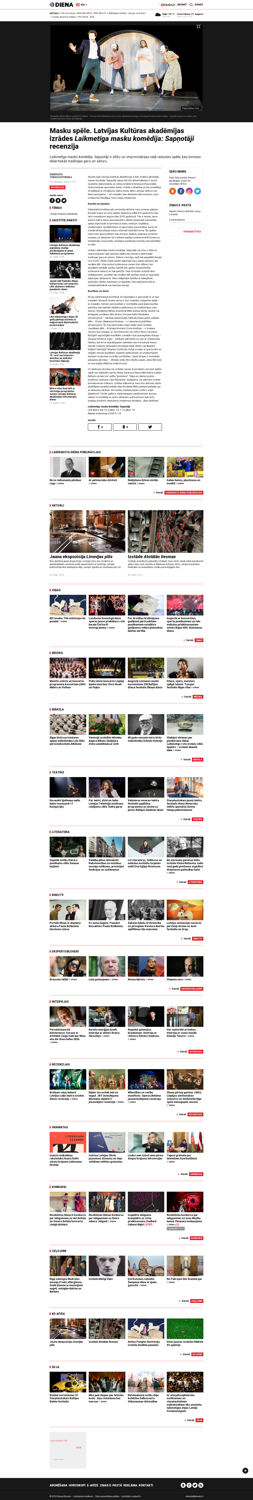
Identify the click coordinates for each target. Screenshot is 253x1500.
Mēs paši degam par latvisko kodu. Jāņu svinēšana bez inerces (106, 1398)
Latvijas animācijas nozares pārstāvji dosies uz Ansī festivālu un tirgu (184, 926)
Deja (55, 1367)
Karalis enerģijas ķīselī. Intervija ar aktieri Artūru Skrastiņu (104, 1032)
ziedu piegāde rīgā (58, 1440)
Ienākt (199, 4)
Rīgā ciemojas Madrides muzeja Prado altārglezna (66, 1285)
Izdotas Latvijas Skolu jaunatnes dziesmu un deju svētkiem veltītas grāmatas (105, 1158)
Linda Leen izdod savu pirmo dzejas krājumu (145, 1157)
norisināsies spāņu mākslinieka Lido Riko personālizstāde (67, 740)
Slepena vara (179, 979)
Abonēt (182, 4)
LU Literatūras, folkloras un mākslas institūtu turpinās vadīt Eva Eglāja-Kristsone (145, 863)
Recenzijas (57, 187)
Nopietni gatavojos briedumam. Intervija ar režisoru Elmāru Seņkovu (143, 1034)
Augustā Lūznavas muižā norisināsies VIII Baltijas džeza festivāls (145, 684)
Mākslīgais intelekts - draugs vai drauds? (127, 13)
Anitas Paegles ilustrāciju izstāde (144, 1343)
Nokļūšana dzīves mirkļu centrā (143, 482)
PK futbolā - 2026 (86, 17)
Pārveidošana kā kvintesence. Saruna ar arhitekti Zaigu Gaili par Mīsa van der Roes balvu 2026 (68, 1036)
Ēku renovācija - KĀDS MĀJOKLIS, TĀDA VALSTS (84, 13)
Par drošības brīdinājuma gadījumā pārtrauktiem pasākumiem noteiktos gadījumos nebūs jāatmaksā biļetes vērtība (145, 624)
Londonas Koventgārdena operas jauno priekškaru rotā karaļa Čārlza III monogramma (107, 623)
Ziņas (56, 590)
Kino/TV (58, 895)
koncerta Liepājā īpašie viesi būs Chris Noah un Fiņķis (106, 684)
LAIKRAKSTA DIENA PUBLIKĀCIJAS (76, 452)
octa (78, 1447)
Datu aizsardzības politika (107, 1496)
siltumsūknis (75, 1461)
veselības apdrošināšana (65, 1452)
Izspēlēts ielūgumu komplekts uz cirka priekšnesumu (142, 1219)
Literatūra (61, 832)
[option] (126, 73)
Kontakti (146, 1485)
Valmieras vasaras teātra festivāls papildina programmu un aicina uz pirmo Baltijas (145, 805)
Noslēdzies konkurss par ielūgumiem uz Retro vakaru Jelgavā (106, 1218)
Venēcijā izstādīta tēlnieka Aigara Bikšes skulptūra (105, 740)
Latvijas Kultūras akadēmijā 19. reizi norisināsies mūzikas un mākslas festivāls (65, 356)
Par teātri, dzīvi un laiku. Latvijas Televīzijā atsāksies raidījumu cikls (106, 803)
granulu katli (58, 1459)
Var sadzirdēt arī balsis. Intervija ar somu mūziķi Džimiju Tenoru (182, 1032)
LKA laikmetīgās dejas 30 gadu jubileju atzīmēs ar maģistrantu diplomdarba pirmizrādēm (64, 321)
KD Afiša (58, 1314)
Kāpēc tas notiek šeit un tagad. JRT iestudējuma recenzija (106, 1097)
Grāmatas (60, 1127)
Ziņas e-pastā (111, 1485)
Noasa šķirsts (140, 979)
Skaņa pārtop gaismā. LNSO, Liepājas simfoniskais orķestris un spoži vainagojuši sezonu (184, 1098)
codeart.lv (136, 1496)
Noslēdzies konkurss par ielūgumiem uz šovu (184, 1219)
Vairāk (159, 492)
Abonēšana (58, 1485)
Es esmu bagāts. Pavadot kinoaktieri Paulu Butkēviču (106, 924)
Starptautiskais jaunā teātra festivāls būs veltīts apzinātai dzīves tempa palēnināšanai (184, 805)
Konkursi (59, 1187)
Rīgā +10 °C (168, 14)
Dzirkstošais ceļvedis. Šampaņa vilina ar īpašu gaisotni (142, 1282)
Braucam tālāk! (63, 979)
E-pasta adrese (177, 219)
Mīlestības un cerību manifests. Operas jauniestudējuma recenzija (144, 1097)
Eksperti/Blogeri (65, 951)
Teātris (58, 772)
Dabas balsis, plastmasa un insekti (183, 482)
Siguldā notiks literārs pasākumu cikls (64, 863)
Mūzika (57, 653)
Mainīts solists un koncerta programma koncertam (68, 684)
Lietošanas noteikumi (83, 1496)
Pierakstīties (192, 231)
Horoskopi (77, 1485)
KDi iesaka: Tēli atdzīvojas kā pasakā (67, 620)
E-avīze (92, 1485)
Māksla (58, 709)
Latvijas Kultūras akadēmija (63, 214)
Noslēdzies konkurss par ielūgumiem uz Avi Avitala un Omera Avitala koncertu (68, 1219)
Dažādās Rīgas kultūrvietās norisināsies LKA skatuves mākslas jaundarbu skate (64, 285)
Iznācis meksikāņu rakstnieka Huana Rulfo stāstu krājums (66, 1160)
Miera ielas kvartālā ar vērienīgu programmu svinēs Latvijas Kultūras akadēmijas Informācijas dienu (63, 394)
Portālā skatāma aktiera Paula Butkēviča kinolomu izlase (65, 926)
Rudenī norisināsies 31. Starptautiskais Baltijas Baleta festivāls (64, 1398)
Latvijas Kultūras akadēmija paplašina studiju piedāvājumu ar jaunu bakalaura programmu (65, 249)
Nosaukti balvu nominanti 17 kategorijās (65, 803)
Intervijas (60, 1001)
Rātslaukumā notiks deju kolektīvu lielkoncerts (143, 1398)
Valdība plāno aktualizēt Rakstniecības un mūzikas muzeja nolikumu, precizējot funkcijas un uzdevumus (106, 865)
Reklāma (130, 1485)
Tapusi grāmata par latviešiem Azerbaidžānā (182, 1158)
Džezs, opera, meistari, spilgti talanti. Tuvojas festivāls (183, 684)
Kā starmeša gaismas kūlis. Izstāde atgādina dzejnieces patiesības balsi (185, 866)
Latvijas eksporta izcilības (64, 17)
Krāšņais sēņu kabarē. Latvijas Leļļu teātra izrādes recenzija (67, 1095)
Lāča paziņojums (103, 979)
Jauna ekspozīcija (81, 556)
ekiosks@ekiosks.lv (194, 1496)
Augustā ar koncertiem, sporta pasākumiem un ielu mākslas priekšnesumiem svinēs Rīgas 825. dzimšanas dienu (184, 624)
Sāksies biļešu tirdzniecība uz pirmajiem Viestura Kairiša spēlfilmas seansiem (146, 926)
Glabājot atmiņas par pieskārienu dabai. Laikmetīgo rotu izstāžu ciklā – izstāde (185, 744)
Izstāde (152, 556)
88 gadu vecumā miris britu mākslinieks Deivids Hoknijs (145, 739)
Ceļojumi (59, 1251)
